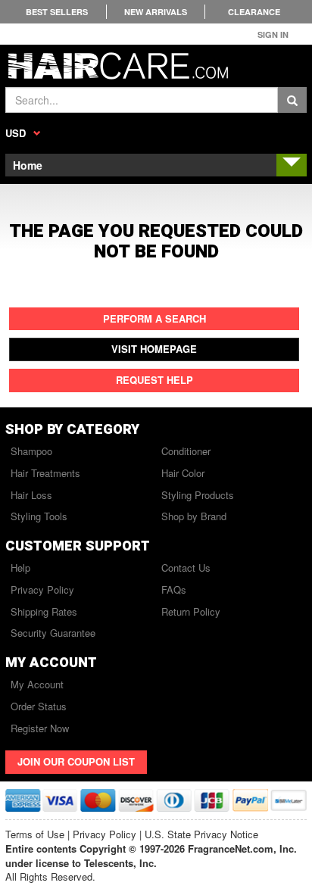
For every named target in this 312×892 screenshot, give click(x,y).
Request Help (154, 380)
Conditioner (186, 451)
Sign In (273, 34)
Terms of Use (34, 834)
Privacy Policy (42, 589)
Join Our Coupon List (76, 761)
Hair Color (182, 473)
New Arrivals (155, 11)
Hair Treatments (45, 473)
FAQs (173, 589)
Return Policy (190, 611)
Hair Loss (31, 495)
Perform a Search (154, 318)
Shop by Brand (193, 516)
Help (20, 567)
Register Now (40, 728)
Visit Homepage (154, 349)
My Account (37, 684)
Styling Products (197, 495)
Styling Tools (39, 516)
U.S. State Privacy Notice (201, 834)
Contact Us (186, 567)
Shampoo (31, 451)
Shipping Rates (44, 611)
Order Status (39, 706)
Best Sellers (57, 11)
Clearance (254, 11)
